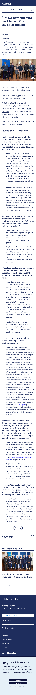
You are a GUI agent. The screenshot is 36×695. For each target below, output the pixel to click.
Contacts (4, 647)
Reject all (18, 680)
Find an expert (6, 632)
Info (33, 78)
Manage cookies (18, 677)
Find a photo (5, 635)
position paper (20, 405)
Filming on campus (7, 639)
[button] (32, 9)
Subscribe (6, 620)
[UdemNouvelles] (18, 9)
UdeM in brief (5, 643)
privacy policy (11, 687)
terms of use (21, 687)
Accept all (18, 683)
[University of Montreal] (6, 3)
